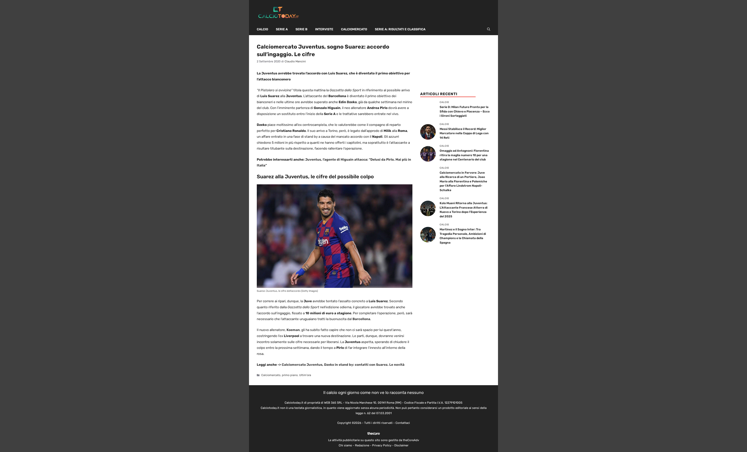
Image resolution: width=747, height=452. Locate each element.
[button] (488, 29)
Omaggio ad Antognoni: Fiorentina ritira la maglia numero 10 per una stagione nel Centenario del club (464, 155)
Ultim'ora (305, 375)
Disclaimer (401, 445)
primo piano (290, 375)
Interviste (324, 29)
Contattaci (402, 423)
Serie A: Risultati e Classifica (400, 29)
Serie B (301, 29)
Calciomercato (354, 29)
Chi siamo (345, 445)
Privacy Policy (381, 445)
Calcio (262, 29)
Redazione (362, 445)
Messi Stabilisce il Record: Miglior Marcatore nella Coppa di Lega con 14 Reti (464, 133)
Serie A (282, 29)
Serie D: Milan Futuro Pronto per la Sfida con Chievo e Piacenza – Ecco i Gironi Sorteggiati (465, 111)
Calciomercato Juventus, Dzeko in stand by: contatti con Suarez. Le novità (343, 365)
